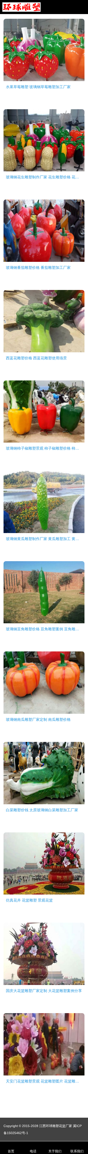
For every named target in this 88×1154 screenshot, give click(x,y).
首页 (11, 1151)
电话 (33, 1151)
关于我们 (54, 1151)
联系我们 (77, 1151)
